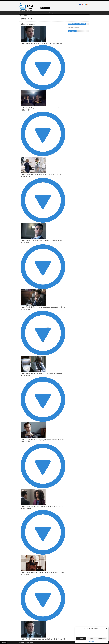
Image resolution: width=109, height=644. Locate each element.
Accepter (81, 638)
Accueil (22, 12)
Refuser (91, 638)
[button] (106, 628)
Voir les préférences (102, 638)
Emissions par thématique (47, 12)
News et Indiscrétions (32, 12)
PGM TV (24, 642)
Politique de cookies (91, 641)
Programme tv (60, 12)
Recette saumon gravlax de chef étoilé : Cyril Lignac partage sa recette (70, 7)
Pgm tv (20, 15)
